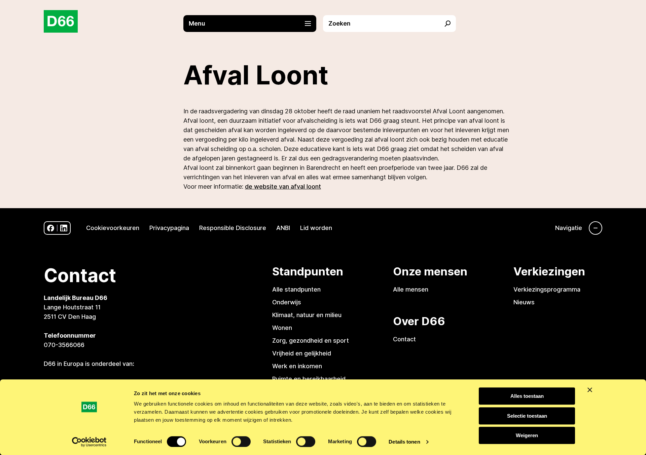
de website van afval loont (283, 186)
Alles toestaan (527, 396)
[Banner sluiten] (589, 389)
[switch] (241, 441)
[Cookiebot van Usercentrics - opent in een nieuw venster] (89, 442)
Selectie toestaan (527, 416)
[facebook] (50, 228)
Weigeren (527, 435)
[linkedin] (63, 228)
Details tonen (404, 442)
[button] (253, 23)
